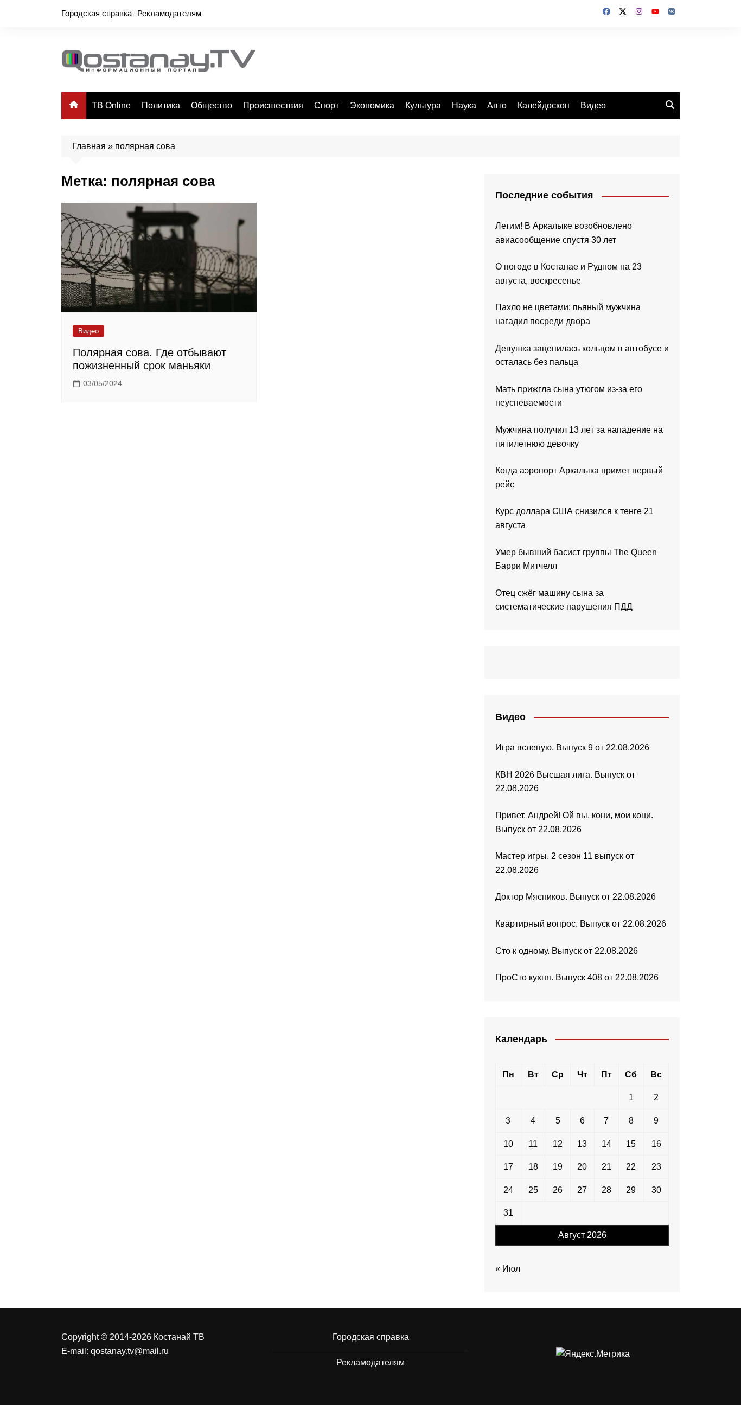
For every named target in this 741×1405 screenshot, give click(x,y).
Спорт (326, 105)
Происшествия (273, 105)
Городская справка (96, 13)
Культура (423, 105)
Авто (497, 105)
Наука (464, 105)
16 (656, 1144)
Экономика (372, 105)
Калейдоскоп (544, 105)
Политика (161, 105)
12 (558, 1144)
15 (631, 1144)
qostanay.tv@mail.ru (130, 1351)
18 (533, 1166)
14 (606, 1144)
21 (606, 1166)
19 (558, 1166)
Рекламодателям (169, 13)
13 (582, 1144)
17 (508, 1166)
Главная (89, 146)
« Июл (507, 1268)
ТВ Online (111, 105)
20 (582, 1166)
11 (533, 1144)
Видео (593, 105)
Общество (211, 105)
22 (631, 1166)
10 (508, 1144)
